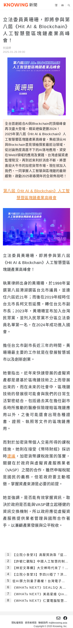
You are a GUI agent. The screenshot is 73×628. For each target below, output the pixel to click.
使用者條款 (31, 622)
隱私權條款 (17, 622)
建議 (11, 456)
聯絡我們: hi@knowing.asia (52, 622)
